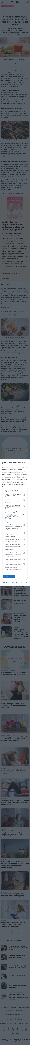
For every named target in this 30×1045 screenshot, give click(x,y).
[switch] (24, 495)
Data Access (15, 582)
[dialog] (15, 522)
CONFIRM (9, 576)
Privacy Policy (24, 582)
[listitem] (15, 491)
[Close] (26, 462)
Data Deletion (5, 582)
